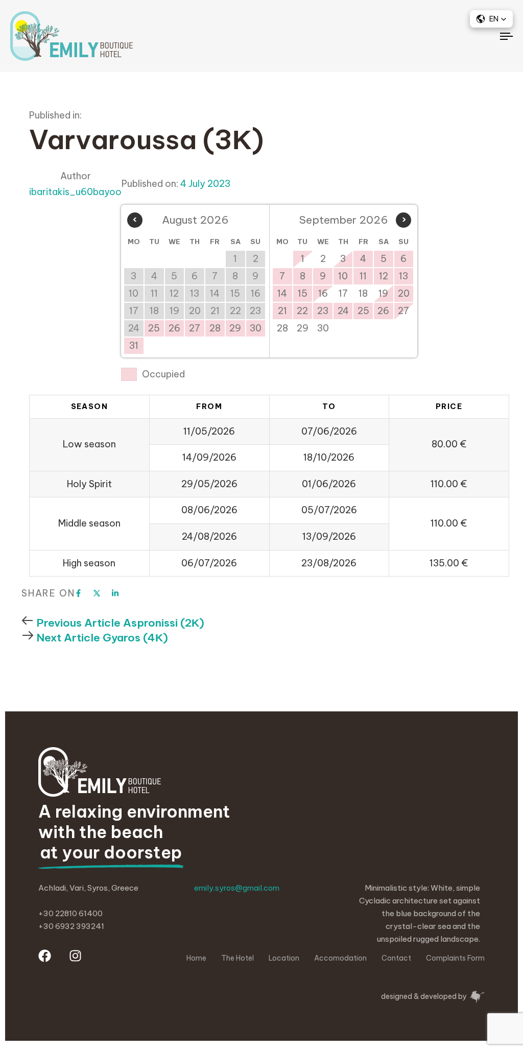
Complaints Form (455, 958)
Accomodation (340, 958)
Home (196, 958)
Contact (396, 958)
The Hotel (237, 958)
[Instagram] (75, 955)
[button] (491, 18)
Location (284, 958)
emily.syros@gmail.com (236, 888)
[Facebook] (44, 955)
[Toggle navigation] (429, 36)
